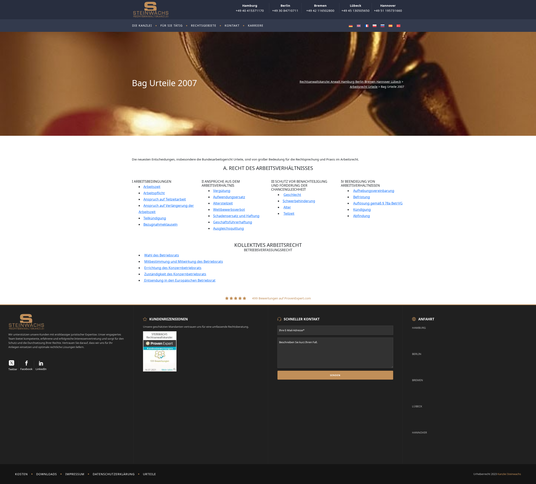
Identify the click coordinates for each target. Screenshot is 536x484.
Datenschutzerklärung (114, 474)
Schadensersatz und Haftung (236, 216)
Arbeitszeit (151, 186)
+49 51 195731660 (388, 8)
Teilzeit (288, 213)
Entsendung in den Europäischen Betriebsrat (179, 280)
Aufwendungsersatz (229, 197)
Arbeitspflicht (154, 193)
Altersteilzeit (223, 203)
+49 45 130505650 (355, 8)
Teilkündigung (154, 218)
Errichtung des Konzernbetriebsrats (172, 267)
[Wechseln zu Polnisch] (375, 25)
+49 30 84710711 (285, 8)
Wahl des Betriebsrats (161, 255)
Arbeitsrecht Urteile (364, 86)
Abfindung (361, 216)
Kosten (21, 474)
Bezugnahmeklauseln (160, 224)
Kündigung (362, 209)
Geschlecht (292, 194)
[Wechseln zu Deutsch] (351, 25)
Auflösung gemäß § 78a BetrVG (378, 203)
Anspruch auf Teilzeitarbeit (164, 199)
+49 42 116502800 (320, 8)
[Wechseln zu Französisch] (367, 25)
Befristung (361, 197)
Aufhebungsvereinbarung (373, 190)
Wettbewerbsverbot (229, 209)
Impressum (74, 474)
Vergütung (221, 190)
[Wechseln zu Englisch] (359, 25)
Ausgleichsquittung (228, 228)
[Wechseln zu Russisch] (383, 25)
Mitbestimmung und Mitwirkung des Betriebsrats (183, 261)
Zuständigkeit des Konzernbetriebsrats (175, 274)
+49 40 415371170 (250, 8)
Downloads (46, 474)
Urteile (149, 474)
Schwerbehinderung (299, 201)
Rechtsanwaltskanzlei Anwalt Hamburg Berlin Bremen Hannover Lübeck (350, 81)
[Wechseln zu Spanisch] (390, 25)
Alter (287, 207)
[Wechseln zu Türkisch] (398, 25)
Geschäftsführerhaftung (232, 222)
